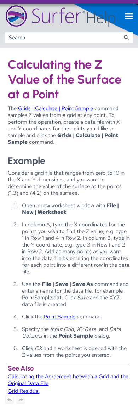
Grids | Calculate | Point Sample (55, 108)
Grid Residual (23, 391)
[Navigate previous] (9, 399)
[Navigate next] (21, 399)
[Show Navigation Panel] (128, 16)
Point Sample (59, 316)
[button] (126, 37)
